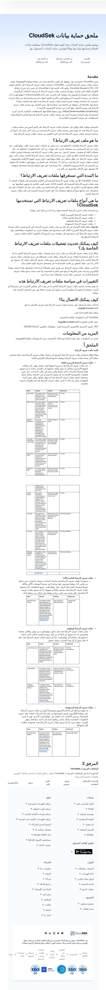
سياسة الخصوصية (24, 81)
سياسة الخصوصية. (23, 338)
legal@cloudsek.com (88, 308)
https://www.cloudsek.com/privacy (80, 111)
